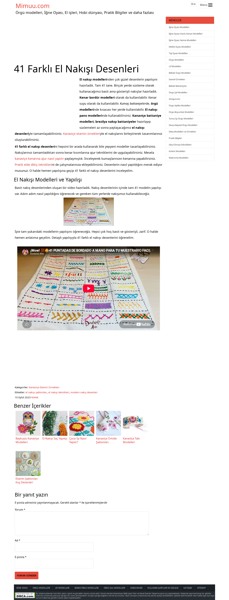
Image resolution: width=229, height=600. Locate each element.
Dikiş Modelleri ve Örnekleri (182, 131)
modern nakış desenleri (84, 392)
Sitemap (201, 587)
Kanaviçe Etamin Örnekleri (44, 387)
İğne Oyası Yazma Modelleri (182, 40)
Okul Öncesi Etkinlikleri (180, 144)
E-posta (20, 557)
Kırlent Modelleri (177, 151)
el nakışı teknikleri (58, 392)
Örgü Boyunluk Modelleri (181, 112)
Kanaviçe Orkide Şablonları (106, 440)
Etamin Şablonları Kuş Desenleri (27, 480)
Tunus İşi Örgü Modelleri (181, 118)
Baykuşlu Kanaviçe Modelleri (27, 440)
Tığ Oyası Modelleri (178, 53)
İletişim (188, 587)
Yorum (20, 509)
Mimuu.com (33, 6)
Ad (17, 540)
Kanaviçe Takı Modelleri (131, 440)
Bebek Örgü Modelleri (180, 72)
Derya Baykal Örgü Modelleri (183, 125)
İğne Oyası (21, 587)
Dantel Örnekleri (177, 79)
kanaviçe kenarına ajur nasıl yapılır (39, 159)
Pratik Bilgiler (175, 138)
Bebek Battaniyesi (178, 85)
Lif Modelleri (175, 66)
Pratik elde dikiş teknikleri (33, 165)
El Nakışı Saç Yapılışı (54, 438)
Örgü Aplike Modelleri (179, 105)
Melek (34, 397)
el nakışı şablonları (36, 392)
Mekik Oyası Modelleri (180, 46)
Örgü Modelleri (176, 59)
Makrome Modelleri (178, 157)
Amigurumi (174, 98)
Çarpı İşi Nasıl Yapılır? (77, 440)
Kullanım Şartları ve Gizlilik (163, 587)
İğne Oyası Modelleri (179, 27)
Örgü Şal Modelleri (178, 92)
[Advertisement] (89, 39)
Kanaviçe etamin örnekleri (81, 134)
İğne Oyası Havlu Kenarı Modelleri (186, 33)
